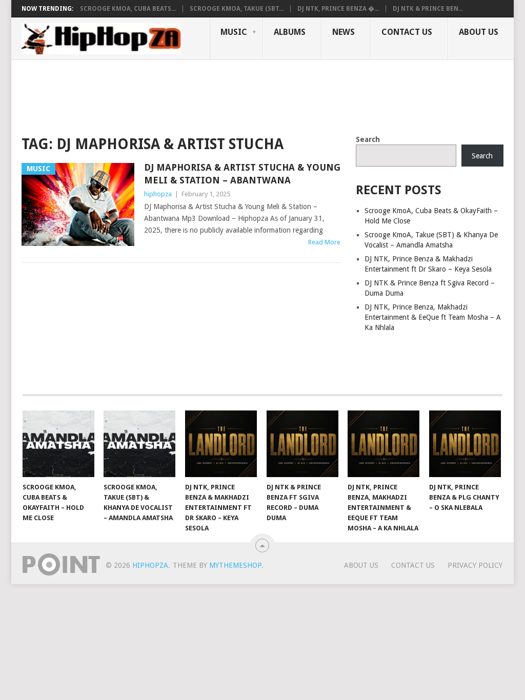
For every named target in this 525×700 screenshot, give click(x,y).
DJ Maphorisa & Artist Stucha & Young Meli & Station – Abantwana (242, 174)
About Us (478, 32)
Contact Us (406, 32)
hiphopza (158, 194)
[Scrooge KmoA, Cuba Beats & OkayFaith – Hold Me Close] (58, 443)
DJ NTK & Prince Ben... (428, 8)
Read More (324, 242)
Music (233, 32)
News (343, 32)
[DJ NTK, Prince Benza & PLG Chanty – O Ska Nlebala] (465, 443)
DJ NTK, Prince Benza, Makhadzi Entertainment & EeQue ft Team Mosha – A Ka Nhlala (433, 317)
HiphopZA (150, 565)
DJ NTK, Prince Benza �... (338, 8)
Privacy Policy (475, 565)
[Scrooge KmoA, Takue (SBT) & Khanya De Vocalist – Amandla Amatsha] (139, 443)
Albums (290, 32)
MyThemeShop (235, 565)
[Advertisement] (208, 95)
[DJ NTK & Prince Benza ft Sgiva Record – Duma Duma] (302, 443)
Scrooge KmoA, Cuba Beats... (128, 8)
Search (368, 139)
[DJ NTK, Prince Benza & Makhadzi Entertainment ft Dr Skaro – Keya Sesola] (221, 443)
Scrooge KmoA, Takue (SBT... (237, 8)
